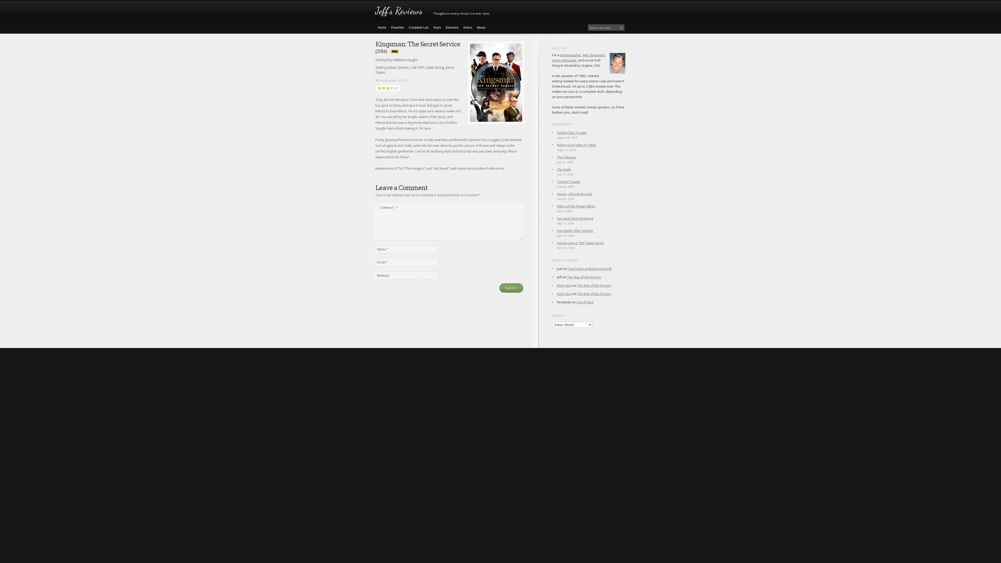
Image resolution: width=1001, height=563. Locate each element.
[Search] (621, 28)
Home (382, 27)
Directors (452, 27)
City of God (585, 302)
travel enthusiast (564, 60)
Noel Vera (564, 285)
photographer (570, 55)
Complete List (418, 27)
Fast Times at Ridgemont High (590, 269)
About (481, 27)
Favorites (397, 27)
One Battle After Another (575, 231)
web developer (594, 55)
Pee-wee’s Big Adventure (575, 218)
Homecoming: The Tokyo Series (580, 243)
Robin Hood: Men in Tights (576, 145)
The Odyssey (566, 157)
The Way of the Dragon (584, 277)
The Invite (564, 169)
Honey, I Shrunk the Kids (574, 194)
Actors (467, 27)
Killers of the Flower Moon (576, 206)
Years (437, 27)
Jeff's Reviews (399, 10)
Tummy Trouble (569, 182)
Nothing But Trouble (572, 133)
